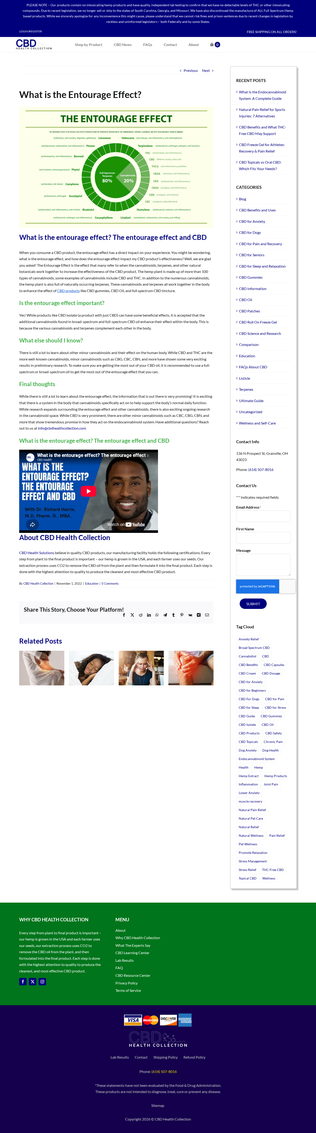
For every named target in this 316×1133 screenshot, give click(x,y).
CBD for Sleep (249, 707)
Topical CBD (248, 878)
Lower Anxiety (249, 793)
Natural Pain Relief (252, 810)
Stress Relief (247, 870)
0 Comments (110, 583)
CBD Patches (249, 311)
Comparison (249, 344)
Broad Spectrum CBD (254, 648)
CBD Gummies (251, 277)
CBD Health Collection (38, 583)
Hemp (258, 767)
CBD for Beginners (252, 690)
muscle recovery (250, 801)
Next (206, 70)
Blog (242, 199)
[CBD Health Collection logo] (34, 39)
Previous (191, 70)
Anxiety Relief (249, 639)
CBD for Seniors (251, 255)
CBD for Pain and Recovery (260, 243)
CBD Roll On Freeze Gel (258, 322)
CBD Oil (245, 299)
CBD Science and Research (260, 333)
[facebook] (23, 981)
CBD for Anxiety (252, 221)
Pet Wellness (248, 844)
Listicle (244, 378)
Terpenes (246, 389)
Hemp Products (275, 776)
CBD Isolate (247, 725)
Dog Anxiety (248, 750)
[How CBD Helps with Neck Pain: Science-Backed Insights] (41, 653)
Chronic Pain (273, 742)
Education (91, 583)
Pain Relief (277, 835)
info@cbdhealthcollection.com (62, 428)
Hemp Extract (249, 776)
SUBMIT (253, 604)
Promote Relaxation (253, 853)
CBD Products (249, 733)
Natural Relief (249, 827)
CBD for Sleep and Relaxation (262, 266)
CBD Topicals (248, 742)
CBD (265, 656)
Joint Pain (271, 784)
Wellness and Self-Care (257, 423)
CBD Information (252, 288)
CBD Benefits (248, 665)
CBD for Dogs (250, 232)
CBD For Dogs (249, 699)
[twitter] (32, 981)
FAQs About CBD (253, 367)
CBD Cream (247, 673)
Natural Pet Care (251, 818)
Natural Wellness (251, 835)
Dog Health (270, 750)
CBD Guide (247, 716)
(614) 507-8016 (260, 469)
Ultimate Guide (251, 400)
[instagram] (42, 981)
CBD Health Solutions (36, 552)
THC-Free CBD (273, 870)
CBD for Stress (275, 707)
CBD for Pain (274, 699)
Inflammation (248, 784)
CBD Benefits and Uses (257, 210)
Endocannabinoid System (257, 759)
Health (243, 767)
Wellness (268, 878)
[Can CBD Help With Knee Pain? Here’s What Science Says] (191, 653)
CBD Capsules (274, 665)
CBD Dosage (271, 673)
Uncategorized (250, 411)
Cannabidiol (247, 656)
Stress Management (253, 861)
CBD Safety (273, 733)
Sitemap (158, 1105)
